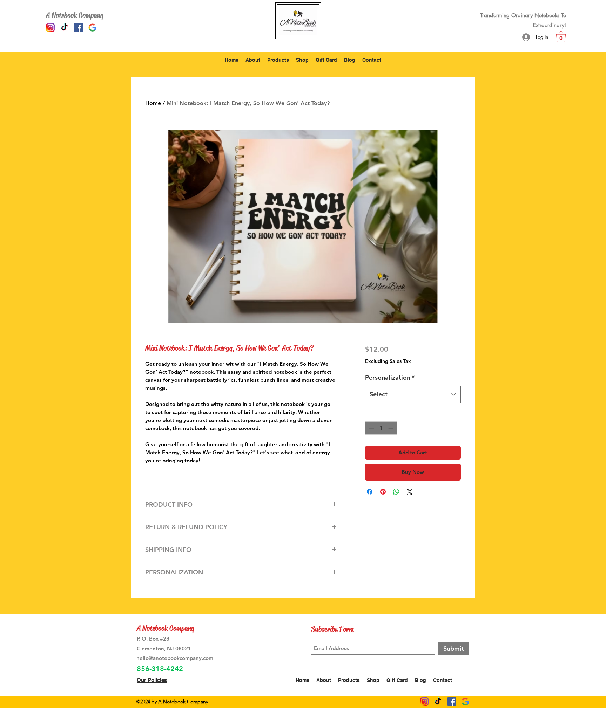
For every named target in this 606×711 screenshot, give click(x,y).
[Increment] (391, 428)
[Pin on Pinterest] (383, 492)
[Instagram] (50, 27)
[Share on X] (409, 492)
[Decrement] (371, 428)
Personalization (390, 377)
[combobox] (413, 394)
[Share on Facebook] (369, 492)
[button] (561, 36)
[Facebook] (78, 27)
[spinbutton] (381, 428)
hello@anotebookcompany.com (174, 658)
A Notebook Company (74, 15)
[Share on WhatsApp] (396, 492)
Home (153, 103)
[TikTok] (64, 27)
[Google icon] (92, 27)
